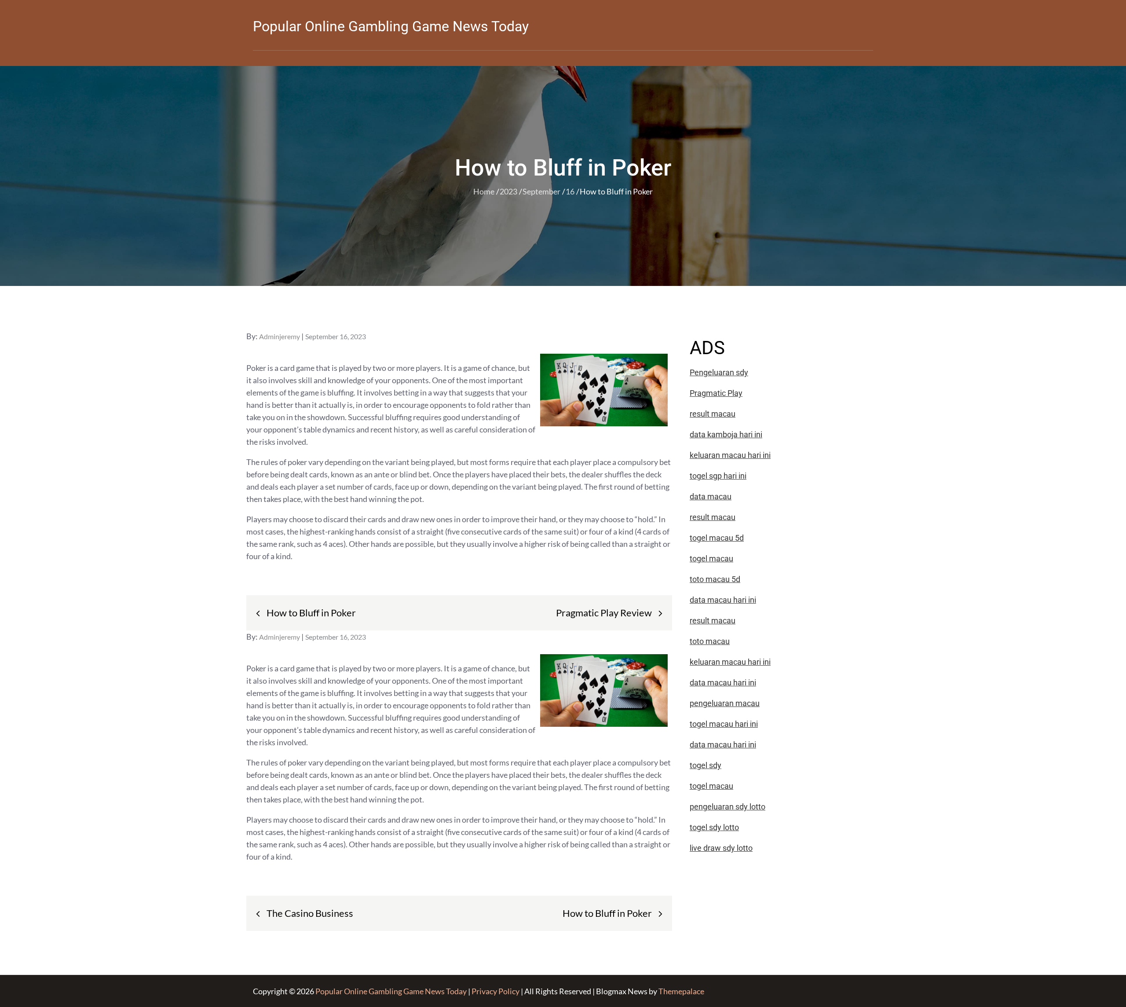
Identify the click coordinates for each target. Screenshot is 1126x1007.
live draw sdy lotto (721, 848)
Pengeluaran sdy (719, 372)
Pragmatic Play (716, 393)
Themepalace (681, 991)
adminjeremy (279, 336)
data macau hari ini (723, 744)
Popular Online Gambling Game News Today (391, 26)
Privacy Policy (495, 991)
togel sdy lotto (714, 827)
